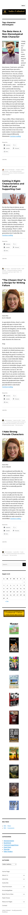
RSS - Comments (9, 828)
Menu (23, 5)
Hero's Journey (20, 423)
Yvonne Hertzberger (9, 169)
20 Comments (19, 425)
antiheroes (19, 171)
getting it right (12, 272)
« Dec (7, 601)
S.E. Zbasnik (5, 555)
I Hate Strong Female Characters (13, 433)
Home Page (6, 871)
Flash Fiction (6, 898)
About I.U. (5, 875)
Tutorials (6, 849)
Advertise (5, 879)
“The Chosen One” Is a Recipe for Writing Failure (14, 283)
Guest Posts (7, 847)
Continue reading (15, 136)
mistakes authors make (8, 425)
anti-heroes (13, 171)
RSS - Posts (7, 826)
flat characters (12, 423)
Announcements (9, 841)
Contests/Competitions (11, 845)
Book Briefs (7, 843)
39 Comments (13, 555)
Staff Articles (5, 171)
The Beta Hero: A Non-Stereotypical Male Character (12, 34)
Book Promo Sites (7, 894)
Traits (17, 272)
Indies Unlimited (6, 910)
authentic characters (7, 172)
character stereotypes (18, 172)
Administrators (8, 420)
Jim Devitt (7, 268)
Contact (4, 905)
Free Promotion (7, 886)
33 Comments (5, 174)
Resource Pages (7, 901)
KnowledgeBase (7, 890)
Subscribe (5, 883)
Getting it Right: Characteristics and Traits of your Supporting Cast (13, 185)
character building (12, 270)
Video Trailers (8, 851)
